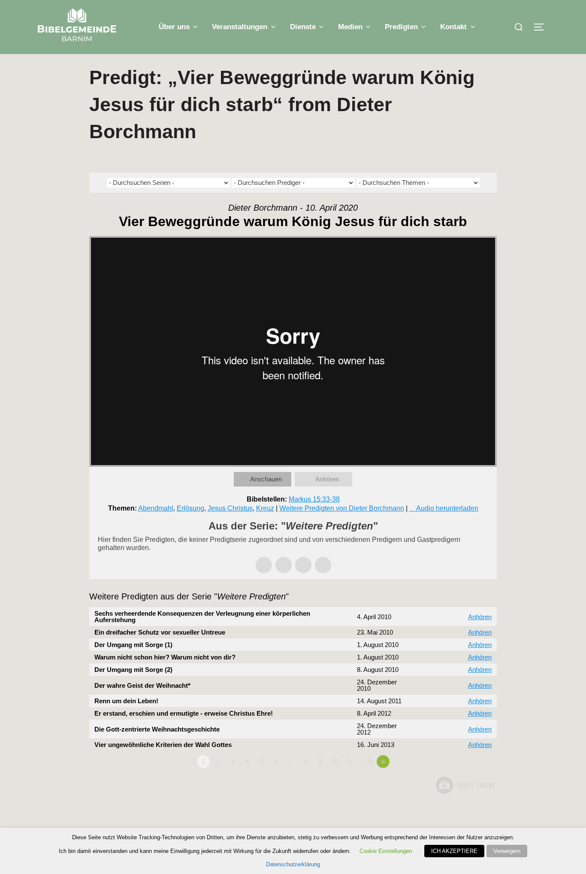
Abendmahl (155, 508)
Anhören (327, 479)
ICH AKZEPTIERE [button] (454, 851)
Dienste (303, 27)
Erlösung (190, 508)
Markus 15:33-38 (314, 499)
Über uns (174, 27)
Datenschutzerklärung (293, 864)
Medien (350, 27)
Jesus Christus (230, 508)
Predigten (401, 27)
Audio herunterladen (447, 508)
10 (334, 761)
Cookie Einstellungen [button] (385, 851)
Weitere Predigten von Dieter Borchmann (341, 508)
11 (349, 761)
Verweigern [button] (506, 851)
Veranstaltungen (239, 27)
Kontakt (453, 27)
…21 (367, 761)
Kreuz (265, 508)
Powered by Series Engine (465, 785)
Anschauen (266, 479)
